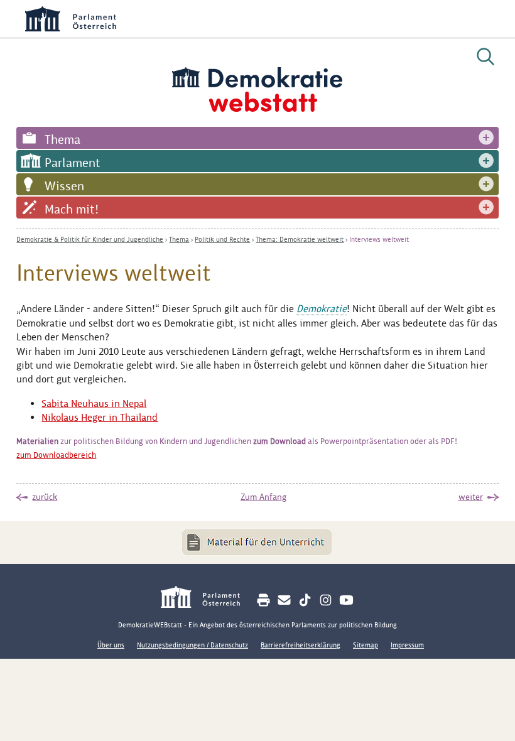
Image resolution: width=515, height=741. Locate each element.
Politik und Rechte (222, 239)
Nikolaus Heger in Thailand (99, 417)
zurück (44, 497)
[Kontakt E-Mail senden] (284, 600)
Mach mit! (72, 209)
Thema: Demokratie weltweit (300, 239)
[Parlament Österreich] (207, 599)
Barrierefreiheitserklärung (300, 645)
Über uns (110, 645)
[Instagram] (325, 600)
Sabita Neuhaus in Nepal (93, 403)
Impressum (407, 645)
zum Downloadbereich (56, 455)
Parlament (72, 163)
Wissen (64, 186)
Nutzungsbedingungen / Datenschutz (192, 645)
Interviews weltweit (379, 239)
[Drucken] (263, 600)
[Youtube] (346, 600)
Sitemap (365, 645)
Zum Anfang (263, 497)
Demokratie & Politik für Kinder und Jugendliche (89, 239)
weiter (470, 497)
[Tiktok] (305, 600)
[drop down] (486, 138)
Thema (62, 139)
